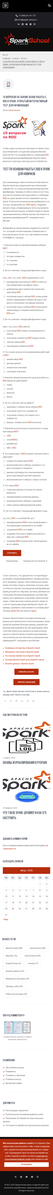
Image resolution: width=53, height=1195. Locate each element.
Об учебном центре (15, 1067)
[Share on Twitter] (16, 701)
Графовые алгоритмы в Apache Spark (22, 648)
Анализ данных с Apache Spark (19, 663)
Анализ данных (43, 691)
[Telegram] (31, 24)
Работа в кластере (22, 695)
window (33, 963)
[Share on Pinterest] (27, 701)
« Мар (5, 919)
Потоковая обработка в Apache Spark (22, 656)
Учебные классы (13, 1079)
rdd (9, 278)
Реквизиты (11, 1071)
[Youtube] (27, 24)
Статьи (15, 59)
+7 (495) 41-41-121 (27, 15)
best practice (38, 948)
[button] (5, 5)
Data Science (30, 691)
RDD (47, 155)
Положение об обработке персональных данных (23, 1120)
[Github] (34, 24)
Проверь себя (8, 695)
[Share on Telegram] (5, 701)
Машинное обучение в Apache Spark (22, 652)
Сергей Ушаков (14, 110)
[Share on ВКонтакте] (10, 701)
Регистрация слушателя (17, 1110)
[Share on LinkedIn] (22, 701)
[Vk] (19, 24)
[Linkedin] (23, 24)
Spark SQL (15, 611)
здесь (33, 205)
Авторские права (14, 1083)
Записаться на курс (26, 672)
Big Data (21, 691)
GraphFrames (13, 963)
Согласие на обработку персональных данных (27, 1125)
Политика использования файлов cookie (24, 1114)
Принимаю (26, 1164)
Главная (6, 59)
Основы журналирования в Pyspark (25, 763)
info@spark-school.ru (27, 20)
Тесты (23, 59)
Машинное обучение (17, 979)
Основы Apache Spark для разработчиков (24, 660)
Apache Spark (12, 691)
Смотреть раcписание (26, 682)
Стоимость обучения (15, 1075)
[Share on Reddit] (33, 701)
